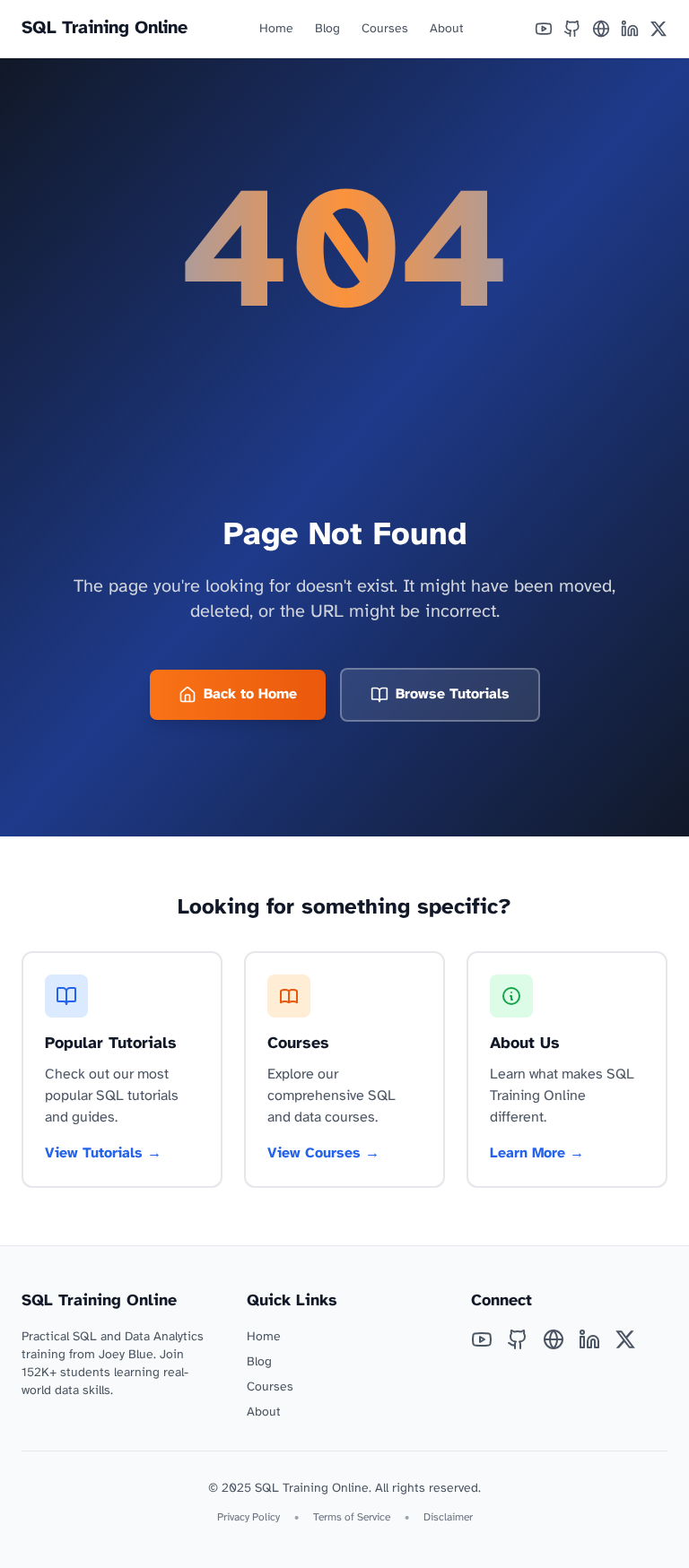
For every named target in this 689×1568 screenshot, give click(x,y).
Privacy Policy (248, 1517)
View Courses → (323, 1153)
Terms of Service (351, 1517)
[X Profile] (658, 29)
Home (276, 29)
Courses (385, 29)
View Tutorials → (103, 1153)
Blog (327, 29)
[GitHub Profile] (572, 29)
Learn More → (537, 1153)
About (447, 29)
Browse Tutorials (453, 694)
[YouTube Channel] (544, 29)
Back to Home (250, 694)
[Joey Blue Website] (601, 29)
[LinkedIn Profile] (630, 29)
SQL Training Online (105, 28)
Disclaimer (448, 1517)
